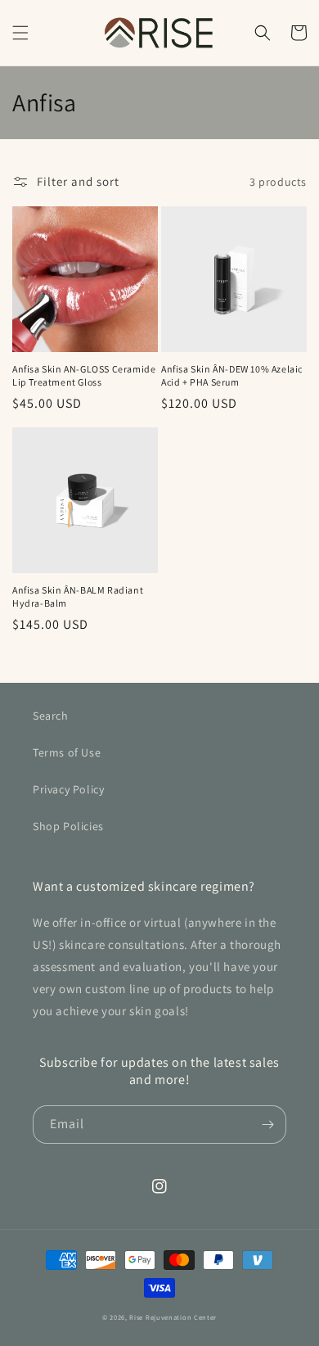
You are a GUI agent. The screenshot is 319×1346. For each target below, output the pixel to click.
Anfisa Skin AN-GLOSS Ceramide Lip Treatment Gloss (83, 375)
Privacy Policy (68, 789)
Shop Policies (68, 826)
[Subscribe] (267, 1124)
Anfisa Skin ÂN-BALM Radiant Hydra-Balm (77, 596)
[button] (20, 33)
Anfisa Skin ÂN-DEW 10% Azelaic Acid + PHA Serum (232, 375)
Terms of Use (67, 752)
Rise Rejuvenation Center (173, 1316)
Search (51, 715)
